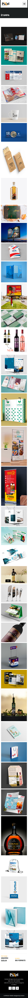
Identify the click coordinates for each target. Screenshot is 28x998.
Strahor (22, 995)
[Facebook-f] (10, 988)
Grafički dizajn (4, 959)
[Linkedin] (17, 988)
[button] (24, 4)
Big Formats (20, 960)
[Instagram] (13, 988)
